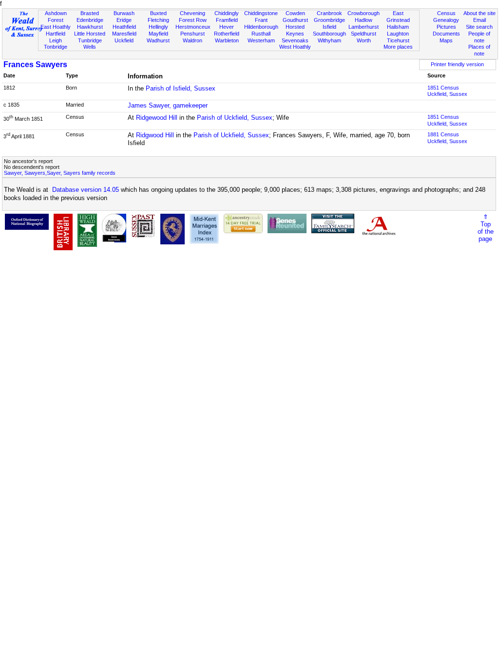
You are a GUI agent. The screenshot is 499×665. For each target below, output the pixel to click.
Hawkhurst (90, 27)
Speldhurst (363, 34)
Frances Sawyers (35, 64)
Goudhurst (295, 20)
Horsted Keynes (295, 30)
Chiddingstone (261, 13)
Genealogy (446, 20)
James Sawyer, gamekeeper (168, 105)
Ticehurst (398, 40)
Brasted (89, 13)
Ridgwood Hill (155, 135)
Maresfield (124, 34)
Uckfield (124, 40)
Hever (226, 27)
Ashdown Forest (56, 16)
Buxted (158, 13)
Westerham (261, 40)
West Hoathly (295, 47)
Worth (364, 40)
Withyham (329, 40)
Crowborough (363, 13)
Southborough (329, 34)
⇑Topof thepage (486, 227)
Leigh (55, 40)
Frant (261, 20)
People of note (479, 37)
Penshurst (192, 34)
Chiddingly (226, 13)
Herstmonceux (193, 27)
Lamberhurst (363, 27)
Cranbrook (329, 13)
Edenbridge (90, 20)
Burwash (124, 13)
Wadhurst (158, 40)
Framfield (227, 20)
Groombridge (329, 20)
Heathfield (124, 27)
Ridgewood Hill (156, 117)
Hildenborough (261, 27)
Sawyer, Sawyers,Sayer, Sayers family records (59, 173)
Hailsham (398, 27)
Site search (479, 27)
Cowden (295, 13)
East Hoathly (55, 27)
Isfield (329, 27)
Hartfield (55, 34)
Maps (446, 40)
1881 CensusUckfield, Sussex (447, 137)
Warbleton (227, 40)
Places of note (479, 50)
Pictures (446, 27)
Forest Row (193, 20)
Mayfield (158, 34)
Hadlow (363, 20)
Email (479, 20)
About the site (479, 13)
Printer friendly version (457, 64)
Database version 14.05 (85, 189)
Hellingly (158, 27)
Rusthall (260, 34)
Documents (446, 34)
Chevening (192, 13)
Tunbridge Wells (90, 43)
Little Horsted (89, 34)
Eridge (124, 20)
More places (398, 47)
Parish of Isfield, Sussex (180, 88)
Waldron (192, 40)
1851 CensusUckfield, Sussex (447, 91)
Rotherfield (226, 34)
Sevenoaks (295, 40)
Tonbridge (55, 47)
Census (446, 13)
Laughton (398, 34)
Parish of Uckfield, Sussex (234, 117)
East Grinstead (398, 16)
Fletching (158, 20)
